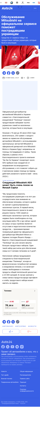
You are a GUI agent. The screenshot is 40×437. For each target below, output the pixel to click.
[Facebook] (3, 346)
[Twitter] (7, 346)
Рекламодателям (25, 375)
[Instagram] (22, 346)
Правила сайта (25, 378)
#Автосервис (20, 326)
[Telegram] (17, 346)
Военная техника (6, 378)
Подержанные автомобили (10, 382)
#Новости (32, 326)
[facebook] (8, 73)
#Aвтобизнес (7, 326)
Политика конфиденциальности (27, 390)
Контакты (23, 386)
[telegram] (4, 73)
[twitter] (13, 73)
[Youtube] (12, 346)
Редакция (23, 382)
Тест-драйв (5, 375)
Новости (4, 371)
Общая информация (26, 371)
